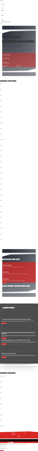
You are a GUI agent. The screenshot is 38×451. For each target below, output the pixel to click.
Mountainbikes (5, 14)
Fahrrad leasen (5, 8)
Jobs (24, 432)
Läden (2, 4)
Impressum (13, 432)
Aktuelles (2, 20)
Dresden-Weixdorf (5, 5)
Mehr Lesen (4, 323)
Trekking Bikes (5, 11)
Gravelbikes (4, 12)
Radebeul (4, 6)
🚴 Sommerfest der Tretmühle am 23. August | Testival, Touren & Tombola (16, 319)
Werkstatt (4, 9)
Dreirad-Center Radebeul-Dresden (5, 21)
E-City (4, 16)
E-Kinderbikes (5, 19)
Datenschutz (13, 434)
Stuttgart (4, 7)
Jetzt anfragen (1, 450)
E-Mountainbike (5, 17)
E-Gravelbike (4, 18)
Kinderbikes (4, 13)
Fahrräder (2, 10)
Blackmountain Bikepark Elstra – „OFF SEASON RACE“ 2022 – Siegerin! (15, 340)
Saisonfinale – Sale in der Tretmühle (8, 353)
